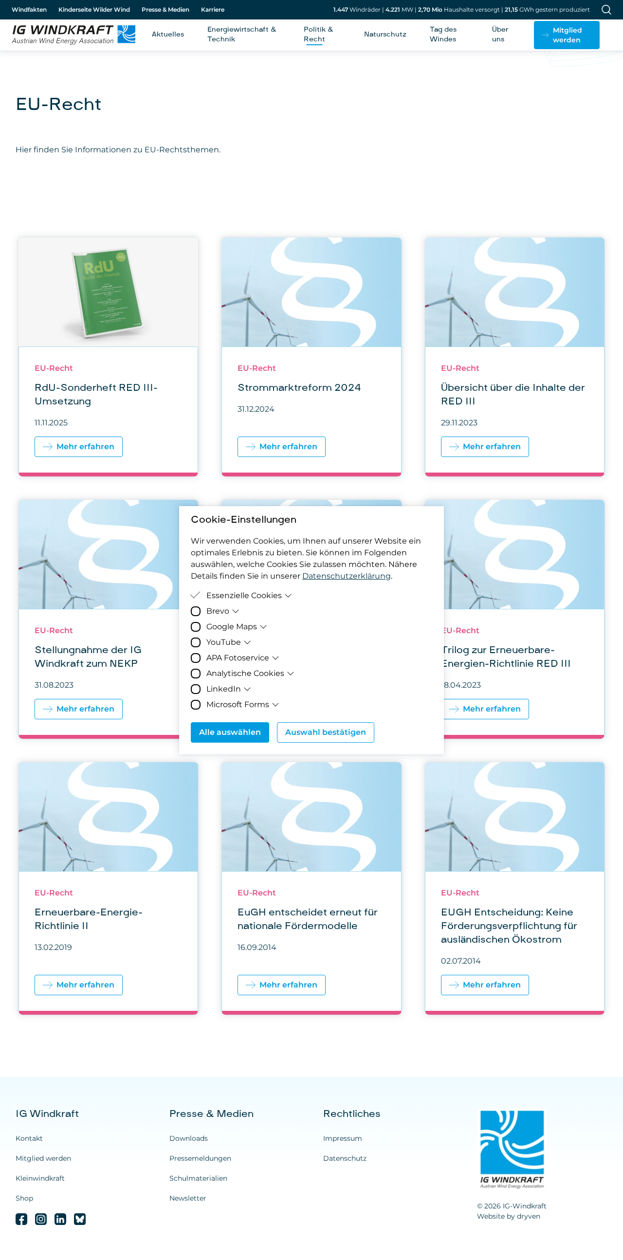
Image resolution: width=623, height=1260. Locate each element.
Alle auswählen (230, 732)
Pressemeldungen (200, 1158)
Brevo (217, 611)
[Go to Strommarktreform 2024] (311, 356)
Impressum (342, 1138)
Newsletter (187, 1198)
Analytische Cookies (245, 673)
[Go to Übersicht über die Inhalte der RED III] (515, 356)
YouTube (223, 642)
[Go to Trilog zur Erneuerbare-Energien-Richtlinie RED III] (515, 619)
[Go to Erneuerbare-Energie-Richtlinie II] (108, 888)
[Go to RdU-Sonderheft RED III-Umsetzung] (108, 356)
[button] (567, 35)
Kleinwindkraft (40, 1178)
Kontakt (29, 1138)
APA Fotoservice (237, 657)
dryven (528, 1216)
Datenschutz (344, 1158)
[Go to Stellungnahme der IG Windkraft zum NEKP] (108, 619)
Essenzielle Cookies (244, 595)
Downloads (188, 1138)
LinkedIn (223, 689)
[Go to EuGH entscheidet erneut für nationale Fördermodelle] (311, 888)
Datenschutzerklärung (346, 576)
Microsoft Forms (237, 704)
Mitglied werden (43, 1158)
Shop (24, 1198)
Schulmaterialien (198, 1178)
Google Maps (231, 626)
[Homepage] (70, 35)
